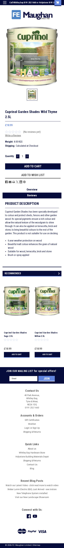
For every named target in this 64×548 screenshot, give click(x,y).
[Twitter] (17, 182)
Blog (32, 468)
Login (35, 7)
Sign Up (45, 7)
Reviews (32, 195)
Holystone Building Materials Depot (32, 456)
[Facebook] (6, 182)
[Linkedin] (20, 182)
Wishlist (32, 424)
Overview (32, 189)
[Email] (10, 182)
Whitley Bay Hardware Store (32, 453)
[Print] (13, 182)
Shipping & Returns (32, 432)
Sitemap (36, 545)
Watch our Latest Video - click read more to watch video (32, 485)
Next (59, 273)
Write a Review (13, 135)
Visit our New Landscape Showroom (32, 497)
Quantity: (9, 156)
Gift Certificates (32, 420)
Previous (54, 273)
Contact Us (32, 464)
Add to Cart (17, 354)
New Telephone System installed (32, 493)
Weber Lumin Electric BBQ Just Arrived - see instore (32, 489)
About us (32, 449)
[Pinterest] (24, 182)
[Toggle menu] (4, 4)
